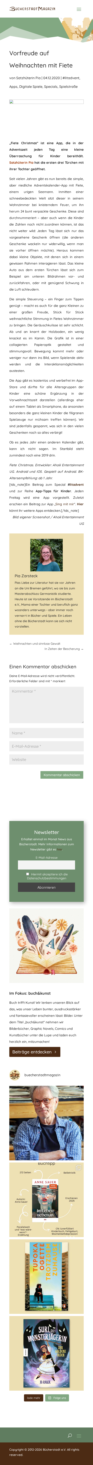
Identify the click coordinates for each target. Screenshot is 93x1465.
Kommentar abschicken (62, 775)
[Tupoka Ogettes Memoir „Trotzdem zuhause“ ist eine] (46, 1276)
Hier (80, 504)
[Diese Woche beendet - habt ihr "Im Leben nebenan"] (46, 1200)
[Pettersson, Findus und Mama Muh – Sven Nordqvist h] (46, 1123)
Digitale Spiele (30, 86)
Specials (51, 86)
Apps (13, 86)
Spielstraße (68, 86)
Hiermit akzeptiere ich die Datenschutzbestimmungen (47, 876)
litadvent (77, 484)
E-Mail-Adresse (47, 858)
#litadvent (71, 78)
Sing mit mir (64, 504)
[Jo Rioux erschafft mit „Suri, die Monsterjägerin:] (46, 1353)
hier (59, 849)
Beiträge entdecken (32, 1052)
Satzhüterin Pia (28, 78)
